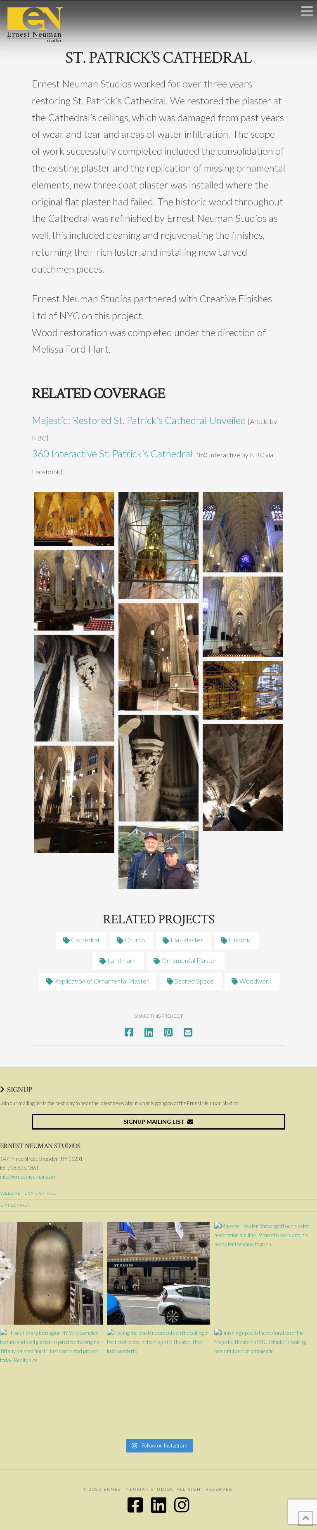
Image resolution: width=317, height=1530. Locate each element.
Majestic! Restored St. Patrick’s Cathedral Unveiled (139, 420)
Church (134, 940)
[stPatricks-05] (158, 657)
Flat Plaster (186, 940)
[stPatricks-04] (243, 617)
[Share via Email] (188, 1032)
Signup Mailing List (154, 1121)
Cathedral (84, 940)
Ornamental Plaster (188, 960)
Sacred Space (193, 981)
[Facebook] (135, 1505)
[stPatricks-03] (74, 590)
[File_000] (158, 857)
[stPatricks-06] (74, 799)
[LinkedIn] (158, 1505)
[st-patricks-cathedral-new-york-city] (74, 519)
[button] (307, 10)
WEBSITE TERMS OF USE (28, 1193)
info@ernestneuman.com (28, 1176)
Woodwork (255, 981)
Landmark (121, 960)
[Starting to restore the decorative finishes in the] (158, 1273)
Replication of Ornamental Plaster (101, 981)
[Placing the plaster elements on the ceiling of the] (158, 1380)
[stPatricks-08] (74, 688)
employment (16, 1205)
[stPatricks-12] (158, 768)
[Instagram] (181, 1505)
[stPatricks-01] (158, 545)
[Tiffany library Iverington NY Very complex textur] (51, 1380)
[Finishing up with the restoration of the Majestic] (265, 1380)
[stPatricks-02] (243, 532)
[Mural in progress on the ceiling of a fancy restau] (51, 1273)
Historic (239, 940)
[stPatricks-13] (243, 690)
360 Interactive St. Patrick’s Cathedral (112, 453)
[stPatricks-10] (243, 777)
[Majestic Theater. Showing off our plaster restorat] (265, 1273)
